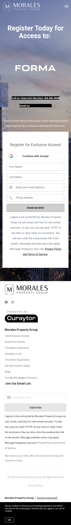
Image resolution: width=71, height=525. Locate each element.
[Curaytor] (21, 321)
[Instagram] (12, 302)
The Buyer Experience (17, 347)
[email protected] (41, 105)
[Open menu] (66, 6)
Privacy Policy (35, 485)
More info (17, 511)
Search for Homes (15, 341)
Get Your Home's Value (17, 365)
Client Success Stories (17, 335)
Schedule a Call (13, 353)
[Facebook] (6, 302)
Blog (7, 371)
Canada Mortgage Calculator (21, 377)
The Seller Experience (17, 359)
